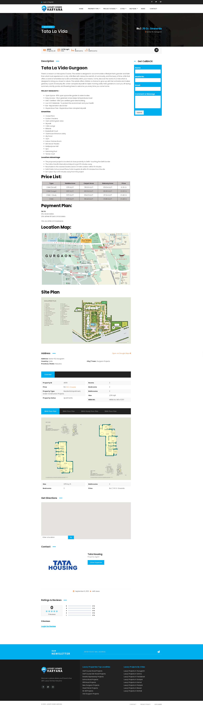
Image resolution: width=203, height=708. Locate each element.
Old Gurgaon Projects (90, 694)
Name (138, 68)
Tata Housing (95, 554)
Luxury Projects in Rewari (133, 688)
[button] (86, 519)
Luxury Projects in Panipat (133, 685)
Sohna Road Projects (90, 679)
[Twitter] (156, 1)
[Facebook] (151, 1)
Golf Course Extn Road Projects (94, 674)
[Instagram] (53, 687)
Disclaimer (158, 704)
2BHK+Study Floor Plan (89, 411)
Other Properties (96, 562)
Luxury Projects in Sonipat (133, 679)
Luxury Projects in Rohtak (133, 691)
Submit (139, 112)
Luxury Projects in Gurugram (134, 671)
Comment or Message (145, 94)
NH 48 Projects (87, 691)
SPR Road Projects (89, 682)
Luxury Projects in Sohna (133, 674)
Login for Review (48, 626)
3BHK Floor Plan (111, 411)
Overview (47, 374)
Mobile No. (140, 77)
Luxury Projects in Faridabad (134, 677)
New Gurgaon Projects (90, 685)
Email (138, 85)
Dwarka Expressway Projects (93, 677)
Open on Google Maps (121, 353)
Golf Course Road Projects (92, 671)
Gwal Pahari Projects (90, 688)
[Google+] (161, 1)
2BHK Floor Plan (50, 411)
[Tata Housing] (63, 567)
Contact (133, 704)
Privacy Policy (145, 704)
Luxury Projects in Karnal (133, 682)
